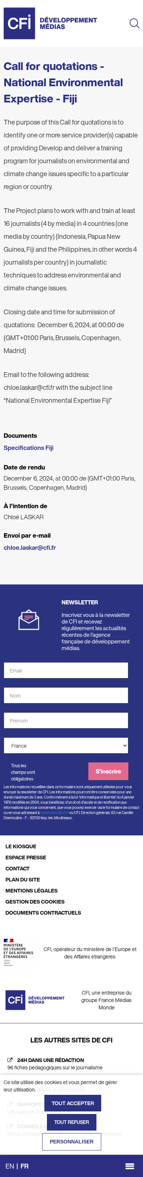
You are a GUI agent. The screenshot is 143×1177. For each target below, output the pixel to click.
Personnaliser (72, 1142)
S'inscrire (108, 771)
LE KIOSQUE (21, 846)
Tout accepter (73, 1103)
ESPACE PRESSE (26, 857)
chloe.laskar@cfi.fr (30, 547)
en (10, 1166)
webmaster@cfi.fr (54, 812)
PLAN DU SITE (23, 879)
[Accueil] (50, 23)
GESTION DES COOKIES (35, 901)
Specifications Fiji (29, 447)
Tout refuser (71, 1122)
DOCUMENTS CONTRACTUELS (43, 912)
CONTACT (18, 868)
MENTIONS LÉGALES (32, 890)
